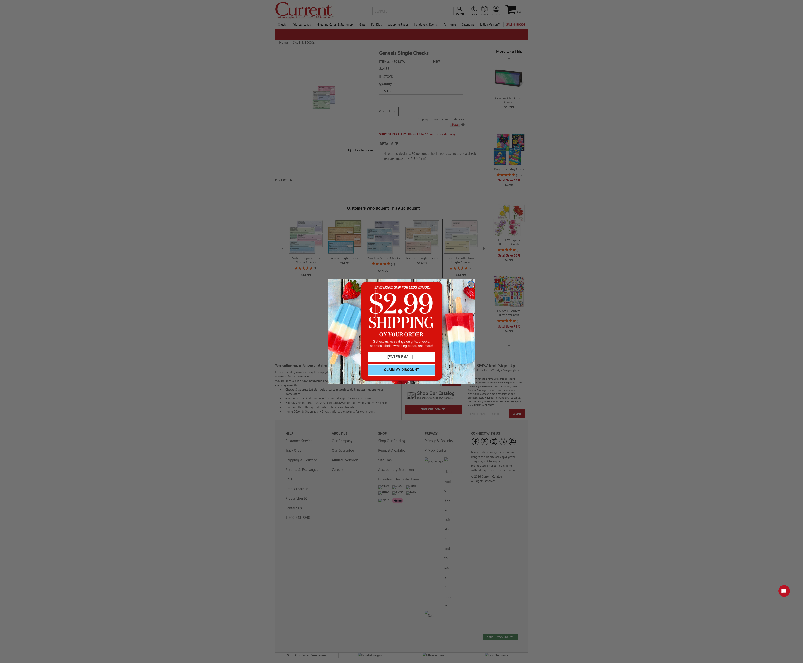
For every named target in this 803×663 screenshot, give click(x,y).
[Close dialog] (471, 284)
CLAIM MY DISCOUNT (401, 370)
